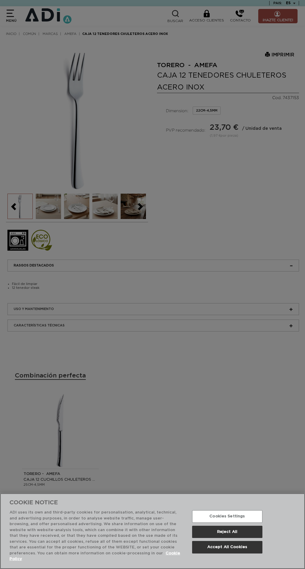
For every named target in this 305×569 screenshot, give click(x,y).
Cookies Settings (227, 516)
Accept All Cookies (227, 547)
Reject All (227, 532)
